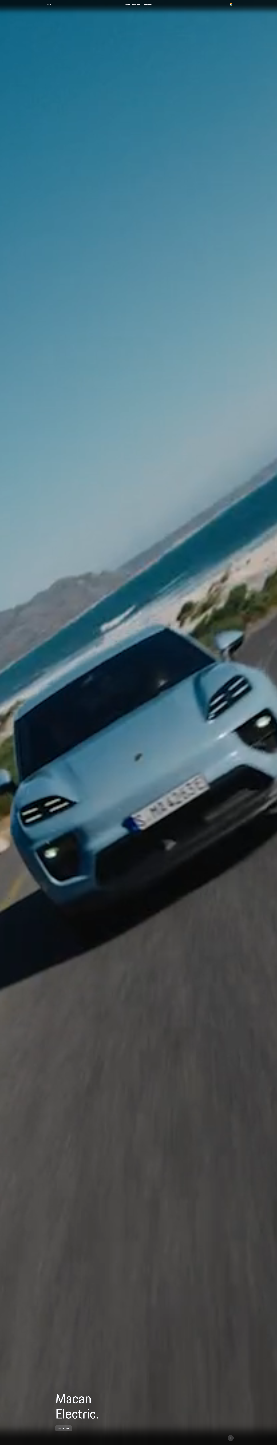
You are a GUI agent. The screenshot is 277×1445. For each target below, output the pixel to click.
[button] (138, 1438)
